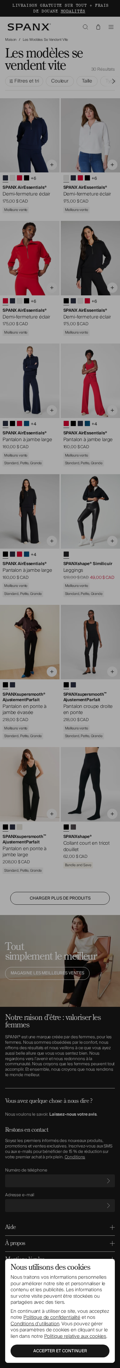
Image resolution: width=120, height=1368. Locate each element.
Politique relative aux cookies (75, 1336)
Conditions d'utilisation (35, 1324)
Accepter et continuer (60, 1351)
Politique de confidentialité (51, 1317)
